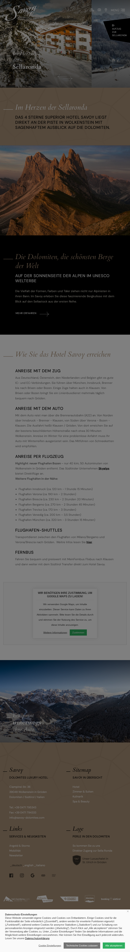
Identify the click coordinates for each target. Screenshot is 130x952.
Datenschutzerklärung (37, 938)
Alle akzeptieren (113, 945)
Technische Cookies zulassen (82, 945)
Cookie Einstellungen (50, 945)
